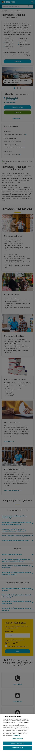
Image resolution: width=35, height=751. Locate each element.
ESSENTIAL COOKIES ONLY (17, 743)
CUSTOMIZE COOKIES (17, 738)
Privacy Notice (16, 735)
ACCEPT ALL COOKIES (17, 747)
